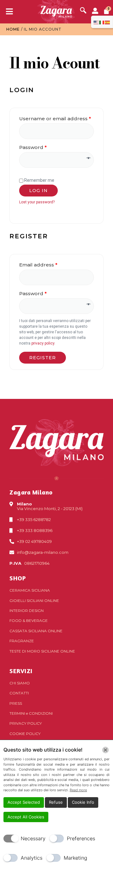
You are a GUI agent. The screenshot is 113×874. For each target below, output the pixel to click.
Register (42, 357)
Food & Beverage (28, 620)
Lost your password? (37, 202)
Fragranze (21, 640)
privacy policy (42, 343)
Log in (38, 190)
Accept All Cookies (26, 816)
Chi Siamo (19, 683)
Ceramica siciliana (29, 590)
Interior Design (26, 610)
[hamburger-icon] (7, 11)
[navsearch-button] (83, 11)
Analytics (31, 858)
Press (15, 703)
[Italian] (102, 22)
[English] (96, 22)
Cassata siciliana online (35, 630)
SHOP (17, 578)
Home (13, 29)
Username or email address (55, 119)
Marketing (75, 858)
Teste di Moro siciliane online (42, 651)
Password (33, 147)
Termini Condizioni (31, 713)
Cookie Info (83, 802)
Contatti (19, 693)
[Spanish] (107, 22)
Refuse (56, 802)
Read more (78, 790)
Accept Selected (24, 802)
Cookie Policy (24, 733)
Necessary (33, 838)
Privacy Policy (25, 723)
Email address (38, 265)
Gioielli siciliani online (34, 600)
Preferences (81, 838)
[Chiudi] (105, 750)
